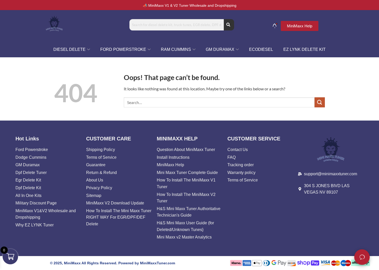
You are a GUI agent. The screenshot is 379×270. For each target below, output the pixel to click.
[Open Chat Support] (362, 257)
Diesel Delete (69, 49)
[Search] (229, 24)
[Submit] (320, 102)
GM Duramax (220, 49)
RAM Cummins (176, 49)
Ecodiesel (261, 49)
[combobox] (176, 24)
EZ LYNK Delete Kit (304, 49)
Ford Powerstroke (123, 49)
